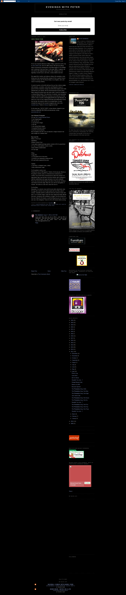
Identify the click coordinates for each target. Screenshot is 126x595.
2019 (72, 333)
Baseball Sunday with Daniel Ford (60, 584)
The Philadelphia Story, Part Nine (80, 391)
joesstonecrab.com (36, 112)
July (73, 364)
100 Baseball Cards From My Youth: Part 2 (60, 585)
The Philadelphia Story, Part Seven (80, 398)
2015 (72, 342)
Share (70, 491)
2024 (72, 324)
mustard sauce (35, 105)
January (74, 418)
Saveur (46, 105)
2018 (72, 336)
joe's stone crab (53, 204)
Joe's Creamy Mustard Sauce (42, 117)
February (74, 416)
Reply (36, 222)
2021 (72, 329)
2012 (72, 349)
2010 (72, 421)
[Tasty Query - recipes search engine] (74, 251)
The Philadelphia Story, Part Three (80, 409)
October (74, 358)
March (74, 414)
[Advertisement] (44, 258)
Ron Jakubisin (39, 215)
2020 (72, 331)
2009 (72, 423)
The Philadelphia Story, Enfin (79, 389)
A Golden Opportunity (60, 590)
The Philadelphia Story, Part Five (80, 404)
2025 (72, 322)
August (74, 362)
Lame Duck (74, 375)
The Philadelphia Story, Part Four (80, 406)
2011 (72, 351)
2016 (72, 340)
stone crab (51, 205)
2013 (72, 347)
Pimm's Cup (75, 373)
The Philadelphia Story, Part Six (80, 400)
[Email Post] (54, 202)
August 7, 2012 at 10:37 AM (50, 215)
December (75, 353)
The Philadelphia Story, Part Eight (80, 393)
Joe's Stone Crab (37, 65)
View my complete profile (76, 84)
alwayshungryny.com (42, 204)
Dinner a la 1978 (76, 384)
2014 (72, 345)
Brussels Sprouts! (76, 386)
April (73, 371)
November (75, 355)
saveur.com (43, 205)
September (75, 360)
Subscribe (63, 30)
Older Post (63, 271)
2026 (72, 320)
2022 (72, 327)
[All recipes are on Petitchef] (74, 440)
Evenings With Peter (63, 7)
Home (49, 271)
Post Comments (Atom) (44, 274)
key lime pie (62, 204)
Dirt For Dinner (75, 377)
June (73, 367)
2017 (72, 338)
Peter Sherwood (83, 38)
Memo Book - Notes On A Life (60, 589)
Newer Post (34, 271)
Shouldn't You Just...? (77, 380)
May (73, 369)
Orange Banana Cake (77, 382)
